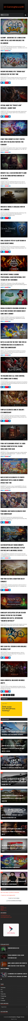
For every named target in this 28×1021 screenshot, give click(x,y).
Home (2, 906)
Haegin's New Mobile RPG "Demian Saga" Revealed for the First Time (13, 72)
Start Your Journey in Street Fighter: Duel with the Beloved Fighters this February (13, 142)
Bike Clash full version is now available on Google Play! (13, 647)
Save (7, 82)
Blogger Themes (20, 1017)
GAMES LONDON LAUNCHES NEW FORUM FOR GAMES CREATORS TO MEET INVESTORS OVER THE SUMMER (14, 965)
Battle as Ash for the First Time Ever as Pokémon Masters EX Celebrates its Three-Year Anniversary (13, 345)
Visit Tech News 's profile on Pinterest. (10, 892)
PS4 (2, 991)
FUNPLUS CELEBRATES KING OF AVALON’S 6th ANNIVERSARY (12, 411)
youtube (3, 1000)
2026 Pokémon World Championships (11, 867)
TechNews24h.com (5, 915)
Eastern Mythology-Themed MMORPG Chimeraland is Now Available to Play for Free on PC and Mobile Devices (13, 547)
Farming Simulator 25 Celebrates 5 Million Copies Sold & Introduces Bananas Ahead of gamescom (13, 798)
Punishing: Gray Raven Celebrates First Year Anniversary (13, 512)
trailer (2, 998)
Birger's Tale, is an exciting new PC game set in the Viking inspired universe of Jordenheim (14, 175)
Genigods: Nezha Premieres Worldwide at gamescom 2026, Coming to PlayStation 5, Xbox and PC (13, 831)
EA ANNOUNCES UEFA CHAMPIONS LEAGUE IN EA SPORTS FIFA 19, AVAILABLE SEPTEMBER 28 (14, 976)
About (2, 909)
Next (13, 695)
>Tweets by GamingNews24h (8, 895)
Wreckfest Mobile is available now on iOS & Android (13, 208)
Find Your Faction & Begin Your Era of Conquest (13, 580)
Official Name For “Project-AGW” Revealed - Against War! (11, 106)
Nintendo (3, 987)
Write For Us (3, 910)
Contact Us (3, 908)
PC (2, 989)
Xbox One (3, 994)
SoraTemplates (12, 1017)
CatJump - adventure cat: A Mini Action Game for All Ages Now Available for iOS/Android (13, 40)
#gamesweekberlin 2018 (13, 948)
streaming (3, 996)
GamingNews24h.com (6, 917)
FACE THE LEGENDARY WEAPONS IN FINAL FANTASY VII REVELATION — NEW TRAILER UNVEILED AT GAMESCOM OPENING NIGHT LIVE (14, 781)
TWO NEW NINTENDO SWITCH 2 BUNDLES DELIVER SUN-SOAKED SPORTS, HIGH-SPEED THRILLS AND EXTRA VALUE (14, 848)
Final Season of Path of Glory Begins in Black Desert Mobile (13, 241)
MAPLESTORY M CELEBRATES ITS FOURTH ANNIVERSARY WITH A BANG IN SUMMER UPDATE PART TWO (12, 480)
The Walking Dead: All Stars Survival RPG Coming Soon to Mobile (13, 377)
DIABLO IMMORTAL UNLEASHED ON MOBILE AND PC (13, 681)
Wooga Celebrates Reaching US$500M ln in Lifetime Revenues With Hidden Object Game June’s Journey (13, 311)
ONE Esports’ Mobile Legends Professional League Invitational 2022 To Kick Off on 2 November (13, 277)
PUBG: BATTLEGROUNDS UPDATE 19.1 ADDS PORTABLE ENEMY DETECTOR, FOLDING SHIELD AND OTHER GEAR (13, 446)
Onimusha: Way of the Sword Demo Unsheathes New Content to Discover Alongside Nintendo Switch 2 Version (13, 748)
